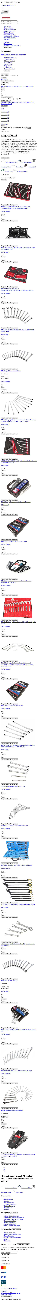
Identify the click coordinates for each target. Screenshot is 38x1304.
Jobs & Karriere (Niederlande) (12, 1237)
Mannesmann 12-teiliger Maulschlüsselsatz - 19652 (15, 825)
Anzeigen (3, 389)
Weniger (7, 70)
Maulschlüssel (8, 62)
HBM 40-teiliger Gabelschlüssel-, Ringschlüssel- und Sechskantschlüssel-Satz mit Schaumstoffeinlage (15, 207)
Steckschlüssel (8, 64)
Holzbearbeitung (9, 33)
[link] (9, 76)
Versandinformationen (10, 1204)
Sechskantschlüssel (9, 59)
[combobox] (9, 21)
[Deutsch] (4, 13)
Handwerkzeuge (8, 28)
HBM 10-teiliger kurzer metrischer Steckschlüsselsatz (15, 502)
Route (6, 1239)
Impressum (4, 5)
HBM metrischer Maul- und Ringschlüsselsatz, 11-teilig (16, 1070)
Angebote (7, 39)
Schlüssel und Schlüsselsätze (12, 45)
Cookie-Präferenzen (6, 1296)
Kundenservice (11, 5)
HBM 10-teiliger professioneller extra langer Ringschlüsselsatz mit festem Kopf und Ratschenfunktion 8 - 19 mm (18, 420)
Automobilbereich (9, 31)
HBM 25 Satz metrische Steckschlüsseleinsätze (14, 541)
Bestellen (6, 1201)
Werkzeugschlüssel (9, 61)
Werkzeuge (7, 26)
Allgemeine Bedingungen (11, 1216)
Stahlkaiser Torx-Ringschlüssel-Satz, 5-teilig (13, 786)
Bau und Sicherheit (9, 37)
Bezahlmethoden (9, 1202)
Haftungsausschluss (9, 1222)
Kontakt (6, 1209)
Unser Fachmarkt (9, 1236)
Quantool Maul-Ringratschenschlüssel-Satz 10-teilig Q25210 (18, 904)
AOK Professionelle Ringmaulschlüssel (12, 1110)
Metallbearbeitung (9, 34)
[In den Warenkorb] (1, 511)
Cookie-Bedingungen (10, 1224)
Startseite (6, 42)
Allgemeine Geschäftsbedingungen (14, 1217)
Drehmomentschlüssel (10, 57)
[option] (9, 1188)
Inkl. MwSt (5, 11)
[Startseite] (6, 19)
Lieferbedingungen (9, 1206)
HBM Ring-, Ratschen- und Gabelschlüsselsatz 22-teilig (16, 865)
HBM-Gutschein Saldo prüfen (12, 1234)
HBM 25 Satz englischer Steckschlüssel (12, 705)
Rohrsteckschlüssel (9, 69)
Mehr (2, 88)
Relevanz (12, 178)
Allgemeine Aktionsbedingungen (13, 1219)
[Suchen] (17, 23)
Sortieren (3, 179)
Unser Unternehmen (10, 1232)
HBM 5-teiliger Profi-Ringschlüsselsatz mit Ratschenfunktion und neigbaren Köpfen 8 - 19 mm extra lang (18, 745)
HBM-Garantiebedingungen (12, 1225)
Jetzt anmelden (5, 1254)
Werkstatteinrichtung (10, 29)
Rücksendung (8, 1207)
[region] (19, 165)
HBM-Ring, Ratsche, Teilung (9, 980)
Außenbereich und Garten (11, 36)
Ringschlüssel (8, 66)
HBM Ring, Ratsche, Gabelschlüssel (11, 371)
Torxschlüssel (8, 67)
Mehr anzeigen (5, 157)
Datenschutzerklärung (10, 1221)
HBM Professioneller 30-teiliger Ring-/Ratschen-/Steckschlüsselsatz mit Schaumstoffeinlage (17, 289)
